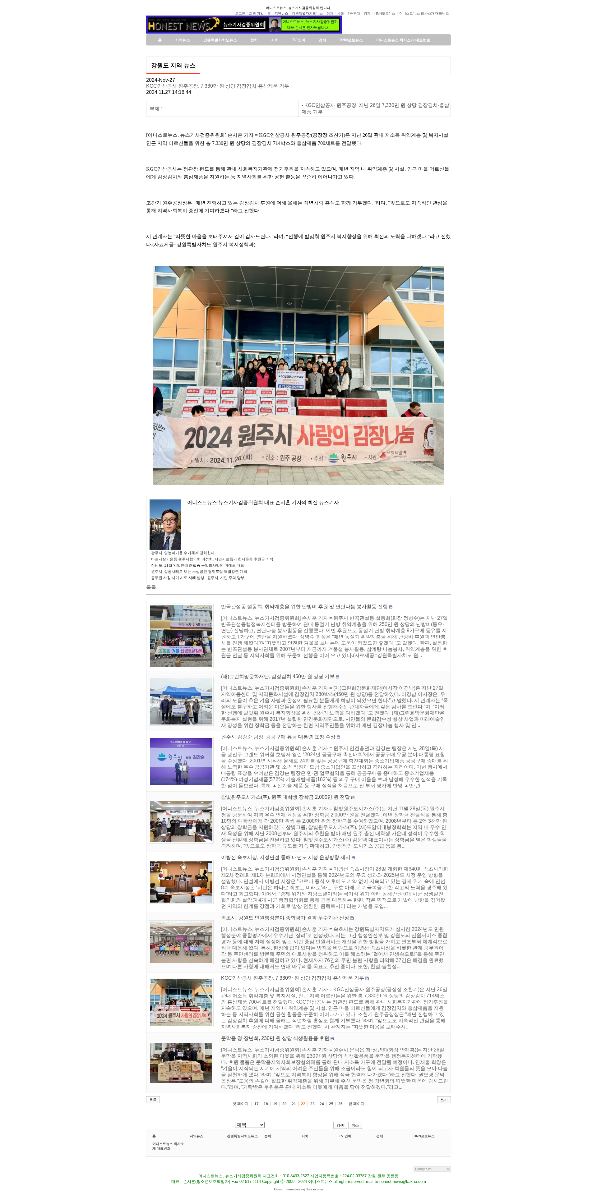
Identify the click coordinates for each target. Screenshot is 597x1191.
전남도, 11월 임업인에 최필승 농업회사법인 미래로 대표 (197, 565)
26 (340, 1104)
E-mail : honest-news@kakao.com (298, 1189)
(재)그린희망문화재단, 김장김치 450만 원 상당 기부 (278, 676)
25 (331, 1104)
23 (312, 1104)
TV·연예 (345, 1136)
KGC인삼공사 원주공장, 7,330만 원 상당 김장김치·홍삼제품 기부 (217, 86)
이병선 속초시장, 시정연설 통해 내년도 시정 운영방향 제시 (285, 857)
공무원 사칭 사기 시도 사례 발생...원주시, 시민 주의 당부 (197, 578)
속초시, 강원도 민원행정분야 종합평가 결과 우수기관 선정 (285, 917)
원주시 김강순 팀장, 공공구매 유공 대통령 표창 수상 (278, 736)
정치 (267, 1136)
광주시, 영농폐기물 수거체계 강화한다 (183, 553)
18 (266, 1104)
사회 (305, 1136)
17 (256, 1104)
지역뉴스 (196, 1136)
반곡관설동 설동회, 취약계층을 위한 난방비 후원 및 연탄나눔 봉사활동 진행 (304, 606)
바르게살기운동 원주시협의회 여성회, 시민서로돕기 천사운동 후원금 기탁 (212, 559)
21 (294, 1104)
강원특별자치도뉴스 (242, 1136)
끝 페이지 (356, 1103)
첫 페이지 (240, 1103)
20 (284, 1104)
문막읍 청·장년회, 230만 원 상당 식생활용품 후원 (275, 1038)
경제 (379, 1136)
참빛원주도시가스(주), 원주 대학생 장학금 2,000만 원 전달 (285, 797)
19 (275, 1104)
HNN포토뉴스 (424, 1136)
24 (322, 1104)
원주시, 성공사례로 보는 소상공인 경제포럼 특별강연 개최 (199, 571)
